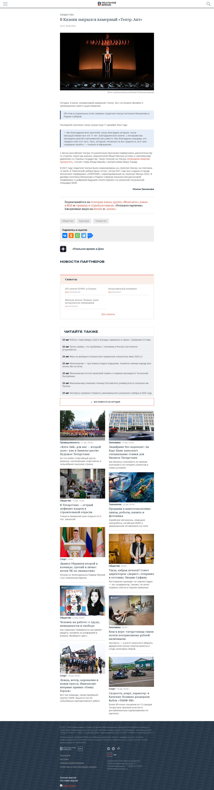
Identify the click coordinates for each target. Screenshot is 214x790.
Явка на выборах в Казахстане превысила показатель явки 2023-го (102, 356)
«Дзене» (110, 209)
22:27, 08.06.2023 (68, 26)
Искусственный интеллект (122, 290)
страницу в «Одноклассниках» (95, 205)
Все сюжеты (108, 314)
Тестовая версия (69, 780)
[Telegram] (83, 235)
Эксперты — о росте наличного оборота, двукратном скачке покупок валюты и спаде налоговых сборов (131, 640)
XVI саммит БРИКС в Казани (80, 290)
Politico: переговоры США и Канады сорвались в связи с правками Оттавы (106, 339)
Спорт (63, 559)
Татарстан (101, 220)
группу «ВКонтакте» (126, 202)
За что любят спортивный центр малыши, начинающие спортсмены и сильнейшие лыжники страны (80, 455)
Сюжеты (71, 279)
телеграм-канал (101, 202)
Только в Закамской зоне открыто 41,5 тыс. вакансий (80, 512)
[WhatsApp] (77, 235)
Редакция (65, 756)
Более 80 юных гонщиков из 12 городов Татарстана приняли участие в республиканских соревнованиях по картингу (130, 703)
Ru (109, 755)
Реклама (64, 759)
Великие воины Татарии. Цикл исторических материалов (82, 303)
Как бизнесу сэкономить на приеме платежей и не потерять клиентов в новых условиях (129, 457)
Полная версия (68, 777)
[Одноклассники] (71, 235)
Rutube (98, 209)
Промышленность (70, 442)
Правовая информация (72, 763)
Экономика (115, 442)
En (115, 755)
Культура (84, 220)
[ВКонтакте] (64, 235)
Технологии (115, 504)
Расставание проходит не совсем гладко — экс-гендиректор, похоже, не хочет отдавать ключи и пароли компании (131, 578)
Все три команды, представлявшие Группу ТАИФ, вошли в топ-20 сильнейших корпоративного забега (80, 690)
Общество (67, 14)
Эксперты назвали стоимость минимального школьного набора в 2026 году (107, 392)
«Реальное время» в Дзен (88, 249)
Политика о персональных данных (78, 767)
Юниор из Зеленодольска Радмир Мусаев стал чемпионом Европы (82, 570)
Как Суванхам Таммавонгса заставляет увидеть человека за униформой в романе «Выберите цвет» (81, 628)
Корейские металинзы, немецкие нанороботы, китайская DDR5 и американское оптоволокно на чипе (130, 517)
